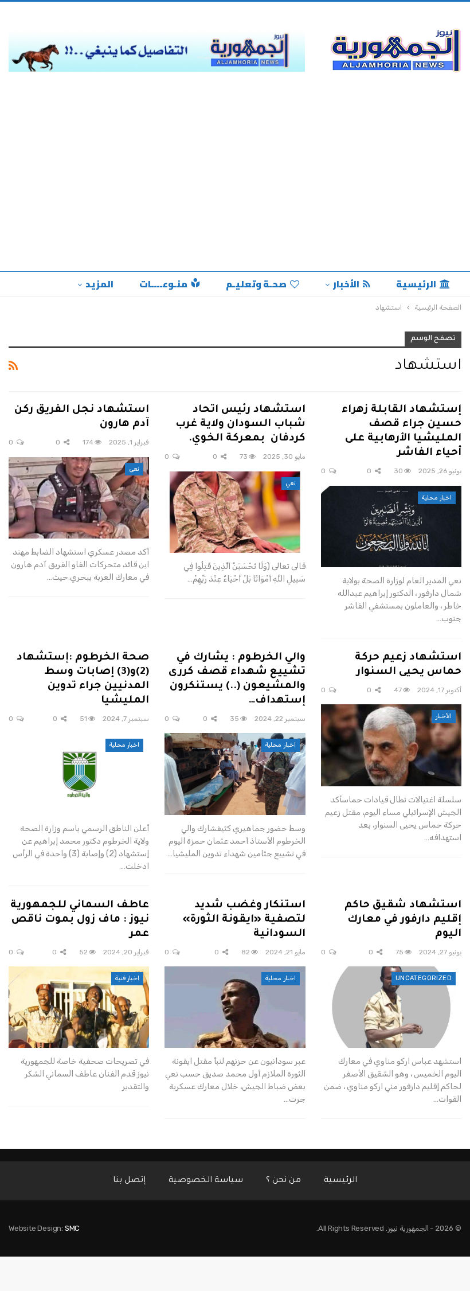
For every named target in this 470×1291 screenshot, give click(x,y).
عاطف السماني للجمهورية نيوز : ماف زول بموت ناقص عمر (79, 920)
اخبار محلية (437, 497)
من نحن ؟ (283, 1180)
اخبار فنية (127, 978)
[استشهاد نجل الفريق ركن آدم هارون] (79, 498)
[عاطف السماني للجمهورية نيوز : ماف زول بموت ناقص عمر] (79, 1007)
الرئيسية (416, 283)
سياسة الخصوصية (206, 1180)
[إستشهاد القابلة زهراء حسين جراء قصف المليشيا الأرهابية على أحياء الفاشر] (391, 526)
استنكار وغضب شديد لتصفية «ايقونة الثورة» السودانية (244, 920)
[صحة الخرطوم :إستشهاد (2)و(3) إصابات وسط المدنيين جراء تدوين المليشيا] (79, 773)
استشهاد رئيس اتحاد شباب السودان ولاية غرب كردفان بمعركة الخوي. (240, 424)
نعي (290, 483)
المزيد (99, 283)
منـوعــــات (163, 283)
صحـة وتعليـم (256, 283)
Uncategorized (423, 978)
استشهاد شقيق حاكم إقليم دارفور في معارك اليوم (402, 920)
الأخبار (346, 283)
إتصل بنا (129, 1180)
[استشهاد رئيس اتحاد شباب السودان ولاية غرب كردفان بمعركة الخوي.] (234, 512)
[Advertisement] (235, 185)
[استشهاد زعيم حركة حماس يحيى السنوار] (391, 745)
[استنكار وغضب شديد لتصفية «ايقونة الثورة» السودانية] (234, 1007)
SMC (72, 1228)
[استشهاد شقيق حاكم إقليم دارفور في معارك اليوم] (391, 1007)
